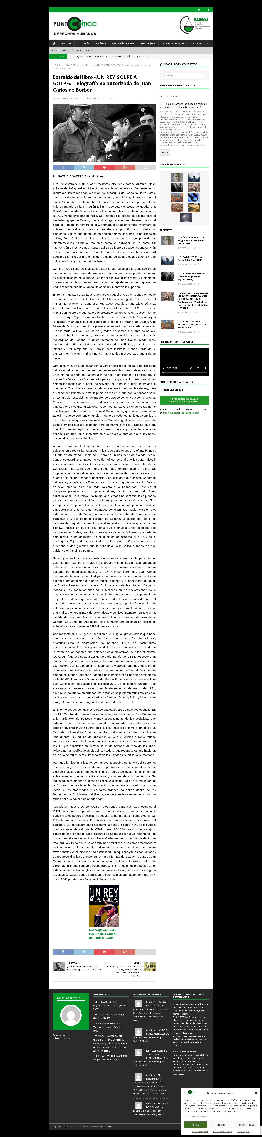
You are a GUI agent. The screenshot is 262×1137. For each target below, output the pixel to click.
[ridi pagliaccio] (138, 1054)
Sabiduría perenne (123, 43)
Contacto (199, 43)
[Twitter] (198, 9)
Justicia (66, 43)
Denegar (220, 1124)
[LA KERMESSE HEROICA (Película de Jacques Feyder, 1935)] (177, 187)
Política (101, 43)
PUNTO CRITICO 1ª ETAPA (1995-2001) (74, 50)
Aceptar (195, 1124)
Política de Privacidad (222, 1131)
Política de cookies (61, 1038)
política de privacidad (187, 107)
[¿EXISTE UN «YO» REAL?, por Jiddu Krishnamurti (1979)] (177, 207)
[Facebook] (208, 9)
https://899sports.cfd (84, 1133)
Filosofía (83, 43)
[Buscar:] (184, 75)
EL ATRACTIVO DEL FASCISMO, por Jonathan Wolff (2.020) (192, 324)
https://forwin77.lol (70, 1133)
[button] (255, 1092)
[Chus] (138, 1005)
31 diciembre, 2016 (65, 98)
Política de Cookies (200, 1131)
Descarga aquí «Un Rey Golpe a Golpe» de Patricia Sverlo (103, 933)
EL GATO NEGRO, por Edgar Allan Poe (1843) (190, 258)
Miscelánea (148, 43)
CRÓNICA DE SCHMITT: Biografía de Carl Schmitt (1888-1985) (192, 240)
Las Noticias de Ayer (174, 43)
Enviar (165, 152)
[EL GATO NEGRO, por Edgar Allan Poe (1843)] (194, 177)
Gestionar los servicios (197, 1116)
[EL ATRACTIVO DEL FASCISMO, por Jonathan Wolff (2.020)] (177, 197)
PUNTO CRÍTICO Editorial (89, 98)
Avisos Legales (243, 1131)
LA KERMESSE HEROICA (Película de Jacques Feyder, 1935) (191, 276)
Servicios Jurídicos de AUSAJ (184, 400)
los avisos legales (193, 104)
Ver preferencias (246, 1124)
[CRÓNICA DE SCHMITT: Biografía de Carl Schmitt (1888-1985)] (177, 177)
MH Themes (106, 1126)
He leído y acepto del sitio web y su (183, 105)
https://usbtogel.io (56, 1133)
